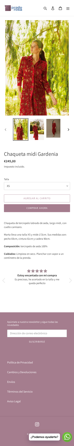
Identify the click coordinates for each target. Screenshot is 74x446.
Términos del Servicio (20, 391)
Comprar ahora (37, 208)
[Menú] (68, 8)
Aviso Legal (14, 401)
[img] (37, 271)
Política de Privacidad (20, 362)
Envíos (11, 382)
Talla (6, 179)
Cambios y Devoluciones (21, 372)
